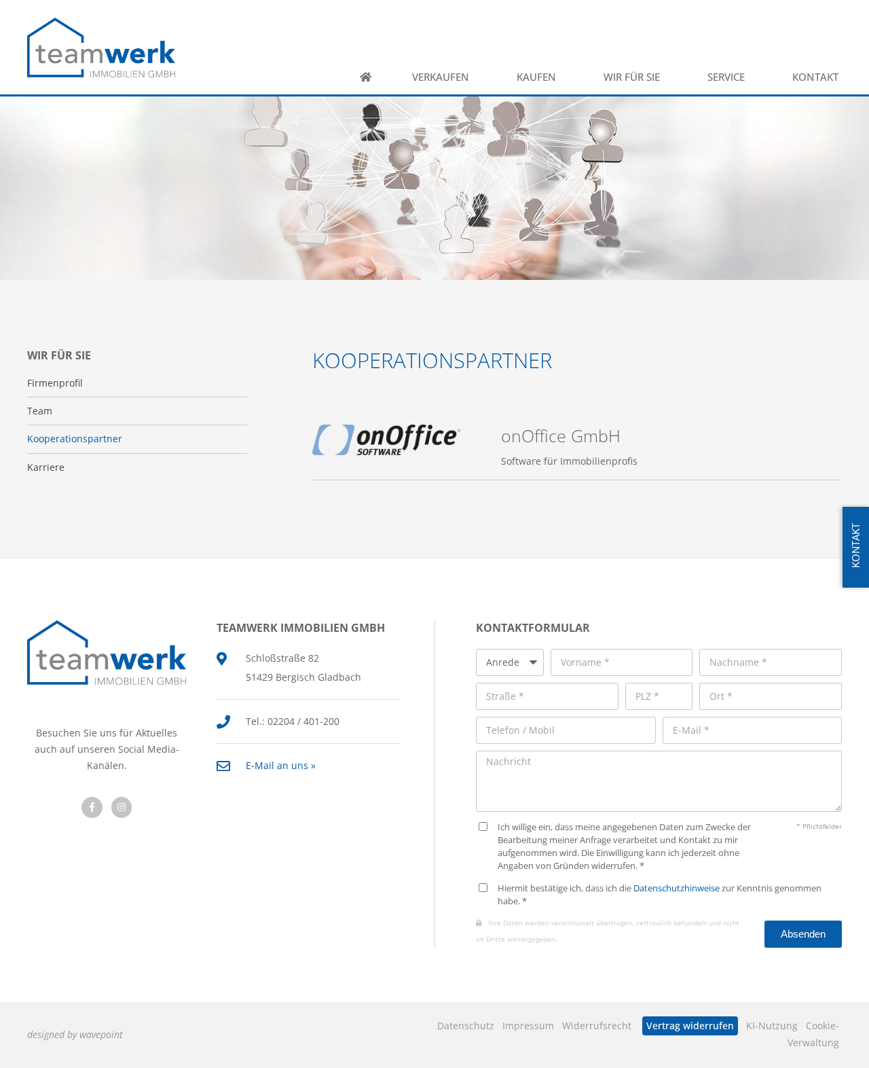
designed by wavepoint (75, 1034)
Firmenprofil (55, 383)
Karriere (45, 467)
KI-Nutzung (772, 1025)
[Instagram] (121, 807)
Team (39, 411)
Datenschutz (465, 1025)
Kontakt (815, 77)
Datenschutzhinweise (676, 888)
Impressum (528, 1025)
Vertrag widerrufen (690, 1025)
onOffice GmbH (561, 435)
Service (726, 77)
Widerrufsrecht (596, 1025)
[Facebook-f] (92, 807)
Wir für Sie (632, 77)
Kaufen (536, 77)
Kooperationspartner (74, 438)
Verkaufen (440, 77)
